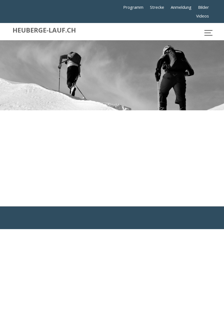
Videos (202, 16)
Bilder (203, 7)
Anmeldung (181, 7)
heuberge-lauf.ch (44, 29)
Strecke (157, 7)
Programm (133, 7)
